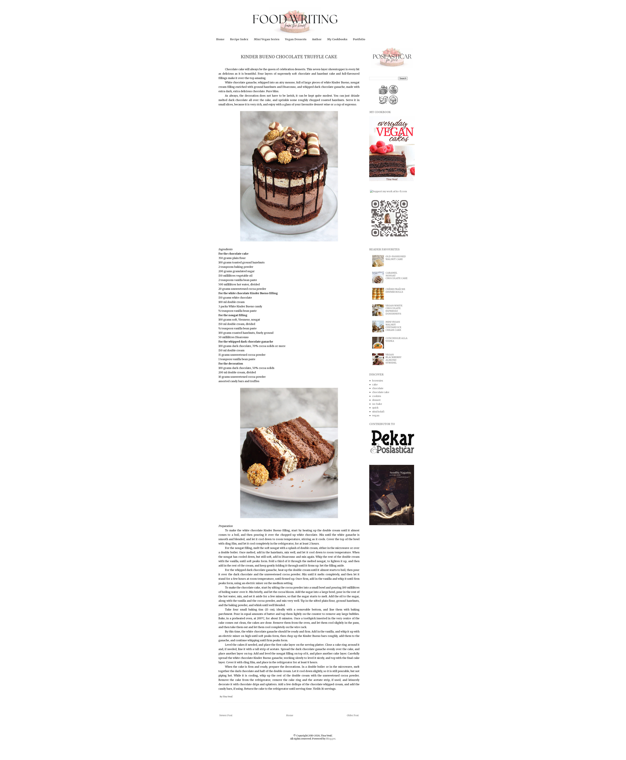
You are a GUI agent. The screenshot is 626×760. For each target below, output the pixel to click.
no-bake (377, 403)
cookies (376, 396)
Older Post (353, 715)
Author (316, 39)
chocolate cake (380, 392)
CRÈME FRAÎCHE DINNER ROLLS (395, 290)
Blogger (330, 738)
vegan (375, 415)
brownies (377, 380)
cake (375, 384)
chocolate (377, 388)
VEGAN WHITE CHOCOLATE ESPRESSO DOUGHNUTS (394, 309)
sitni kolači (378, 411)
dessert (376, 400)
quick (375, 407)
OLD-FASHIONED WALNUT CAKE (396, 258)
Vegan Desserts (295, 39)
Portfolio (359, 39)
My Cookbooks (337, 39)
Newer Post (225, 715)
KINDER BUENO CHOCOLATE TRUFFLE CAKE (289, 56)
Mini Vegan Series (266, 39)
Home (220, 39)
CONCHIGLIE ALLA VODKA (396, 339)
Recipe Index (239, 39)
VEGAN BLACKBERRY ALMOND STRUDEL (393, 358)
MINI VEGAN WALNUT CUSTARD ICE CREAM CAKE (393, 325)
